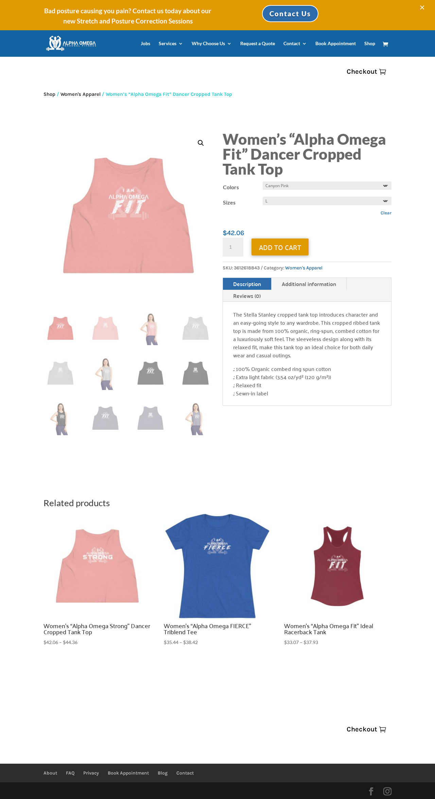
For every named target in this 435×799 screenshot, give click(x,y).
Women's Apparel (80, 94)
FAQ (70, 773)
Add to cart (280, 247)
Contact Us (290, 14)
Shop (369, 43)
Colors (231, 187)
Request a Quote (257, 43)
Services (167, 43)
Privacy (91, 773)
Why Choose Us (208, 43)
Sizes (229, 202)
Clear (386, 212)
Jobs (145, 43)
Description (247, 284)
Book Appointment (335, 43)
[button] (201, 143)
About (50, 773)
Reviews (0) (247, 296)
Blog (163, 773)
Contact (291, 43)
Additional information (309, 284)
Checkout (362, 71)
